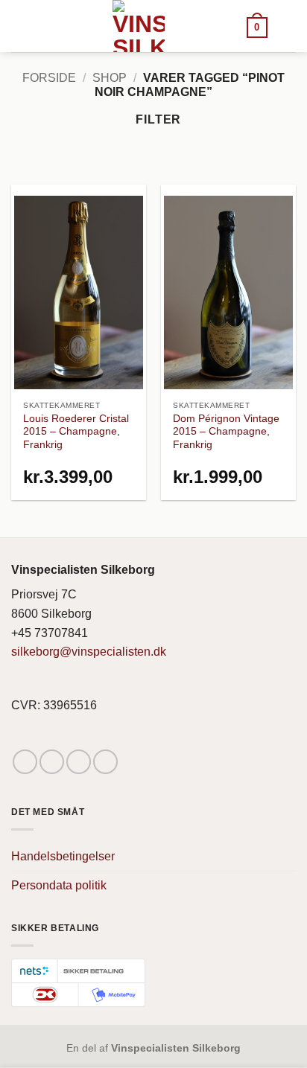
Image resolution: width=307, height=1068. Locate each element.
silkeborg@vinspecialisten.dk (88, 651)
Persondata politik (59, 885)
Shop (109, 77)
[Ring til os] (105, 761)
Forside (49, 77)
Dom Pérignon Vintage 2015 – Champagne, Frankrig (226, 431)
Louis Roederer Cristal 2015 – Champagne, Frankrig (76, 431)
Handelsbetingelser (63, 856)
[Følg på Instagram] (51, 761)
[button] (257, 26)
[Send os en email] (78, 761)
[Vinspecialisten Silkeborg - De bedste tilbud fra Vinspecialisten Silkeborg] (138, 26)
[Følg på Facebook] (25, 761)
